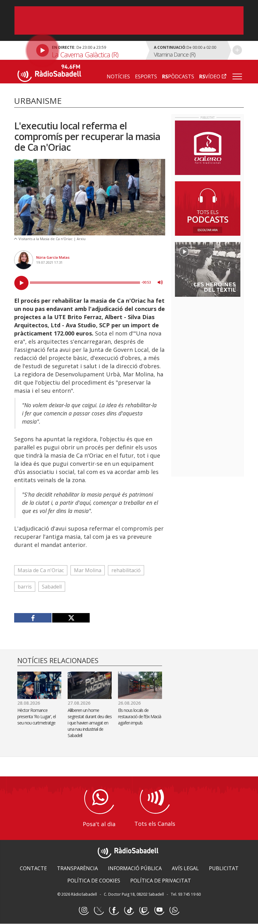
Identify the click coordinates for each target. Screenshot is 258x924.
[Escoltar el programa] (79, 50)
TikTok (129, 910)
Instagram (83, 910)
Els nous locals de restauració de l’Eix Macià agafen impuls (139, 716)
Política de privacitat (160, 880)
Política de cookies (93, 880)
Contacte (33, 868)
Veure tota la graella (237, 50)
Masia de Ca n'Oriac (41, 570)
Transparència (77, 868)
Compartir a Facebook (33, 618)
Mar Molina (87, 570)
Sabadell (52, 586)
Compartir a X (71, 618)
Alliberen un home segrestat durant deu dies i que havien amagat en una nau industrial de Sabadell (90, 722)
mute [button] (160, 282)
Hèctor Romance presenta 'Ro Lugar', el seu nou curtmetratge (36, 716)
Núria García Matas (53, 257)
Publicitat (223, 868)
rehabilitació (126, 570)
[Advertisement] (216, 342)
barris (25, 586)
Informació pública (135, 868)
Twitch (144, 910)
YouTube (159, 910)
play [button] (21, 283)
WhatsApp (174, 910)
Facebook (114, 910)
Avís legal (185, 868)
